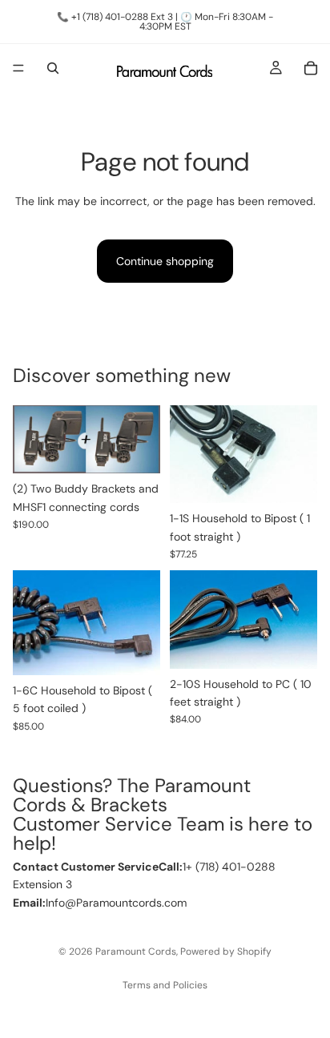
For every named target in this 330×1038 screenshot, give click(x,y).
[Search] (52, 68)
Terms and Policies (165, 985)
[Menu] (18, 68)
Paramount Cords (135, 951)
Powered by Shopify (226, 951)
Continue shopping (165, 261)
